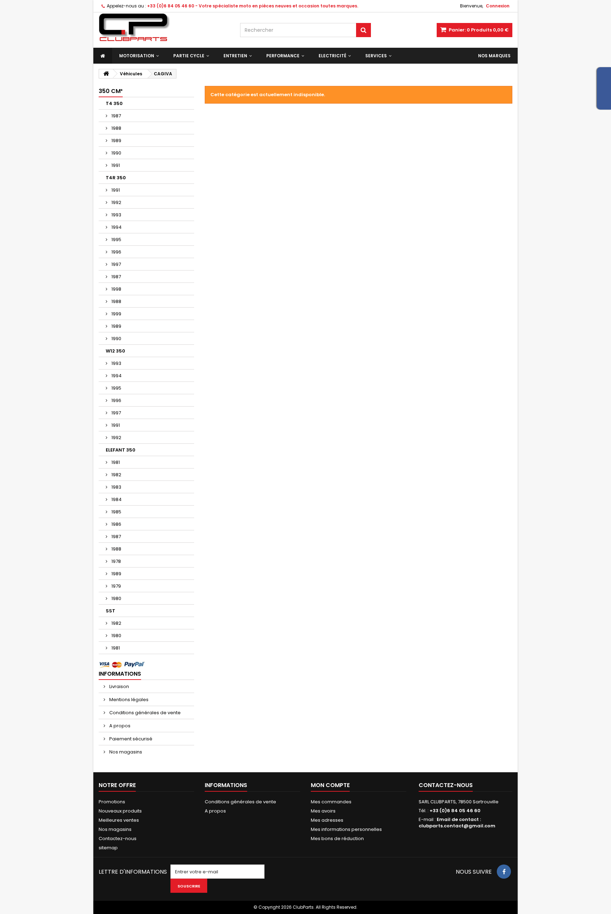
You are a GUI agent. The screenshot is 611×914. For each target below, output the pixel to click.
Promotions (112, 801)
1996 (115, 252)
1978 (115, 561)
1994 (116, 227)
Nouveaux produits (120, 811)
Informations (120, 674)
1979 (115, 586)
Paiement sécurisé (130, 738)
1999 (115, 313)
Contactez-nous (117, 838)
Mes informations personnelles (346, 829)
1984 (116, 499)
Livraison (118, 686)
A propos (119, 725)
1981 (115, 462)
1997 (115, 264)
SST (110, 610)
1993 (115, 214)
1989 (115, 140)
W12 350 (115, 351)
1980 (115, 598)
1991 (115, 165)
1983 (115, 487)
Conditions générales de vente (144, 712)
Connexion (498, 6)
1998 (115, 289)
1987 (115, 115)
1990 (115, 153)
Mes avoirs (323, 811)
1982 (115, 474)
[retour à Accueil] (106, 73)
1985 (115, 511)
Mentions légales (128, 699)
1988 (115, 128)
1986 (115, 524)
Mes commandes (331, 801)
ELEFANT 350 (120, 450)
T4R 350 (116, 177)
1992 (115, 202)
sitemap (108, 847)
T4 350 (114, 103)
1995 (115, 239)
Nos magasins (125, 752)
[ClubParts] (164, 27)
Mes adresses (327, 820)
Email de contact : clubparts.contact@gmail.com (457, 822)
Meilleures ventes (119, 820)
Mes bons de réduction (337, 838)
